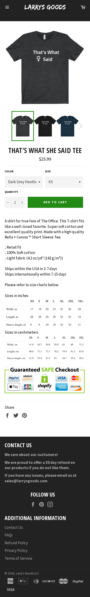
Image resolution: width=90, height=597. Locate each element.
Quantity (11, 192)
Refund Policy (16, 542)
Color (9, 171)
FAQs (9, 535)
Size (48, 171)
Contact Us (14, 527)
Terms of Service (18, 558)
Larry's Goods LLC (27, 573)
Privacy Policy (16, 550)
